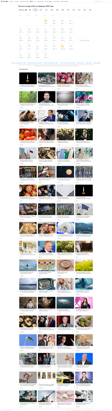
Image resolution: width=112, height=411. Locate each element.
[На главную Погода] (5, 1)
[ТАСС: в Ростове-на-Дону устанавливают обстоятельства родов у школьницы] (84, 81)
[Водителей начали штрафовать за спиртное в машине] (46, 287)
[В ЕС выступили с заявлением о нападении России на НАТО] (84, 212)
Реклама (10, 410)
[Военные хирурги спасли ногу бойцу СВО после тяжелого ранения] (84, 287)
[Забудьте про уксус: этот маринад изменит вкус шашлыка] (28, 212)
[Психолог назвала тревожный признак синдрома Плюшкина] (46, 156)
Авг (68, 9)
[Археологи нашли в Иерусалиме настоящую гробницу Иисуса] (28, 231)
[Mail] (2, 1)
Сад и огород (88, 63)
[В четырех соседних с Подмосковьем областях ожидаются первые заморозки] (65, 137)
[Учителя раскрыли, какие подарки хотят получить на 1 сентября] (28, 380)
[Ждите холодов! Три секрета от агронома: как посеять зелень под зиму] (65, 249)
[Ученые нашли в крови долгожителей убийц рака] (65, 118)
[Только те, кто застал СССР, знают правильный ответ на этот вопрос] (84, 174)
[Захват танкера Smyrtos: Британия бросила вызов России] (65, 100)
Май (52, 9)
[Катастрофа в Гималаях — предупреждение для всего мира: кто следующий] (46, 81)
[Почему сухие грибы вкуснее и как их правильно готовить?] (28, 324)
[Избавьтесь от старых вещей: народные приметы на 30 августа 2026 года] (28, 174)
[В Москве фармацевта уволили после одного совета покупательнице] (84, 399)
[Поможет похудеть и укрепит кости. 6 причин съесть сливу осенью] (84, 100)
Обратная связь (95, 410)
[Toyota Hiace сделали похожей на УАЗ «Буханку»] (28, 399)
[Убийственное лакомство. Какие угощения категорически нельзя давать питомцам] (46, 137)
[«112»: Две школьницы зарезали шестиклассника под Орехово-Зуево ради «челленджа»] (28, 81)
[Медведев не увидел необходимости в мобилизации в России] (46, 118)
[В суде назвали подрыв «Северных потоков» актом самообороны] (65, 305)
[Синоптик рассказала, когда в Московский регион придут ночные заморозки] (46, 212)
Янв (30, 9)
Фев (35, 9)
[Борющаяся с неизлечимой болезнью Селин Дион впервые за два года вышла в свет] (65, 343)
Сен (74, 9)
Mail (2, 410)
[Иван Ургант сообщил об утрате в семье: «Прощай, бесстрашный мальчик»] (84, 118)
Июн (57, 9)
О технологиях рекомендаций (87, 410)
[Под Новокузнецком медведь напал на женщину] (28, 118)
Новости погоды (80, 63)
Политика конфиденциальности (75, 410)
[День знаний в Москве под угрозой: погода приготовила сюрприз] (84, 137)
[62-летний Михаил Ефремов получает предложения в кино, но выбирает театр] (65, 324)
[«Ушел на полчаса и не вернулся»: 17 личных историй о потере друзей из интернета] (28, 305)
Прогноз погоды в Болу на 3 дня (18, 63)
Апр (46, 9)
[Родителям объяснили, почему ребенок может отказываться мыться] (65, 399)
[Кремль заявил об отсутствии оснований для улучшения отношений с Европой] (84, 362)
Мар (41, 9)
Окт (79, 9)
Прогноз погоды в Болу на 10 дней (67, 63)
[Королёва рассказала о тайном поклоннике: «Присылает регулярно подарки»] (84, 305)
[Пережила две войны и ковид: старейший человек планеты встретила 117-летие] (84, 343)
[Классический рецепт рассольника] (65, 268)
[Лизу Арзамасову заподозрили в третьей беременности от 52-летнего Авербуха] (46, 343)
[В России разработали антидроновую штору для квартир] (65, 193)
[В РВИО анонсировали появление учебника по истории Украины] (28, 343)
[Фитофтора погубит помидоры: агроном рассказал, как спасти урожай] (28, 137)
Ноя (85, 9)
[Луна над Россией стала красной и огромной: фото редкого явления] (65, 174)
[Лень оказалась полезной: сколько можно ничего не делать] (46, 174)
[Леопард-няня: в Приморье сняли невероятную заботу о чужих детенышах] (28, 100)
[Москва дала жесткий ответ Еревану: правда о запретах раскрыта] (28, 156)
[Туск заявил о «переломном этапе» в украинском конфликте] (46, 249)
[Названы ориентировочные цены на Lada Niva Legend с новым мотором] (28, 362)
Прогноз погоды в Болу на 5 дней (34, 63)
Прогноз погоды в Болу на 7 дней (51, 63)
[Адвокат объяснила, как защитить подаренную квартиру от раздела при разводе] (65, 362)
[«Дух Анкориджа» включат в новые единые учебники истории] (46, 324)
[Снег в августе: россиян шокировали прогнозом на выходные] (65, 212)
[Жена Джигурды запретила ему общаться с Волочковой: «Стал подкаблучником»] (46, 231)
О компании (5, 410)
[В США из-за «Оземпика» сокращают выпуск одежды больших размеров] (65, 156)
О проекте (67, 410)
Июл (63, 9)
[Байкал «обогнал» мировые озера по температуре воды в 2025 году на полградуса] (28, 287)
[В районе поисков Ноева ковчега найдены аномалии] (46, 305)
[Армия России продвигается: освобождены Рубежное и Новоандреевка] (46, 399)
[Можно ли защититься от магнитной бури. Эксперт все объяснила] (65, 287)
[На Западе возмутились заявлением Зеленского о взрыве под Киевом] (46, 100)
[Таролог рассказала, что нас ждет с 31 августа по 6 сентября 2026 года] (46, 380)
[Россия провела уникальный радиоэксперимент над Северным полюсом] (28, 268)
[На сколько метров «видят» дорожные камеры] (46, 268)
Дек (90, 9)
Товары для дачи (96, 63)
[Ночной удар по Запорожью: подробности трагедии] (65, 380)
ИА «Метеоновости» (107, 410)
